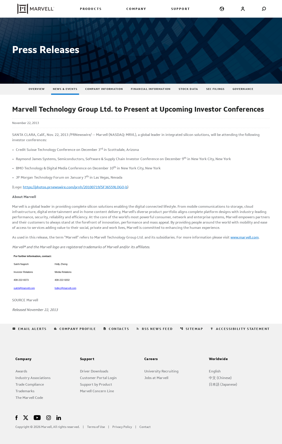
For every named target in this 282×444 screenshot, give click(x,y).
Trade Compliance (29, 385)
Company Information (104, 89)
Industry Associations (32, 378)
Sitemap (191, 329)
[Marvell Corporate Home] (33, 9)
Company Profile (75, 329)
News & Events (65, 89)
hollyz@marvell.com (65, 288)
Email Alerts (29, 329)
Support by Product (96, 385)
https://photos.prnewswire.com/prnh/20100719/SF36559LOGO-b (75, 187)
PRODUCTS (91, 9)
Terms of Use (96, 427)
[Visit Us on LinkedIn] (58, 417)
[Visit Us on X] (25, 417)
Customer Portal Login (98, 378)
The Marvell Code (29, 398)
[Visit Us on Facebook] (16, 417)
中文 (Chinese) (220, 378)
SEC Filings (215, 89)
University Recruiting (161, 371)
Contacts (116, 329)
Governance (243, 89)
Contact (145, 427)
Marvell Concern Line (97, 391)
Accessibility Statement (240, 329)
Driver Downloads (94, 371)
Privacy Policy (122, 427)
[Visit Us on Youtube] (37, 417)
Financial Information (151, 89)
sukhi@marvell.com (24, 288)
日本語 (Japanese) (223, 385)
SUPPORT (180, 9)
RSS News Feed (154, 329)
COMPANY (136, 9)
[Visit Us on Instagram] (48, 417)
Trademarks (24, 391)
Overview (37, 89)
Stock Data (188, 89)
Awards (21, 371)
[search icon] (264, 9)
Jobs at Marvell (156, 378)
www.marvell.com (244, 237)
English (215, 371)
